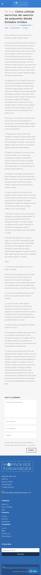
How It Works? (7, 507)
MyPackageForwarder (12, 568)
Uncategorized (25, 25)
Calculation (6, 522)
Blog (3, 531)
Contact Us (6, 533)
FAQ (3, 510)
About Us (5, 504)
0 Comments (15, 28)
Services (5, 519)
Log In (4, 528)
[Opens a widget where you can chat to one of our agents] (33, 571)
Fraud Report (6, 536)
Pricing (4, 516)
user (6, 28)
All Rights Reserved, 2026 (26, 568)
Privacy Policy (24, 571)
